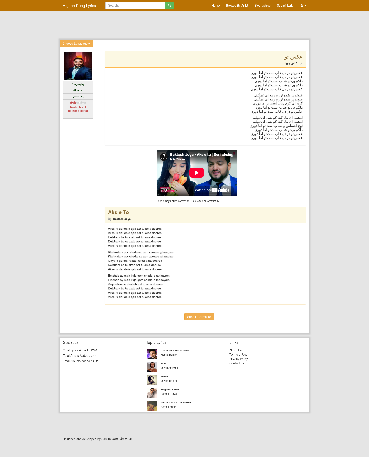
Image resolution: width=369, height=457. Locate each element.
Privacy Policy (238, 359)
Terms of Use (238, 354)
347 (93, 355)
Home (216, 5)
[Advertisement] (184, 24)
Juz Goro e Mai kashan (175, 350)
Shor (164, 363)
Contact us (236, 363)
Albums (78, 90)
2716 (93, 350)
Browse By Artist (237, 5)
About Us (235, 350)
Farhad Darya (169, 393)
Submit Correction (199, 317)
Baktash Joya (122, 219)
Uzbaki (165, 376)
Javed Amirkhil (169, 367)
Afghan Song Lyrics (79, 5)
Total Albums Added (76, 361)
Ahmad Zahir (168, 406)
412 (95, 361)
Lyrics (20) (78, 96)
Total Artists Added (75, 355)
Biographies (263, 5)
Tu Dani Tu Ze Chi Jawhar (176, 402)
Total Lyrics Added (75, 350)
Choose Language (75, 43)
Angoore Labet (170, 389)
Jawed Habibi (169, 380)
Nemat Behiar (169, 354)
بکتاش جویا (292, 63)
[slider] (77, 102)
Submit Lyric (285, 5)
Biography (78, 84)
